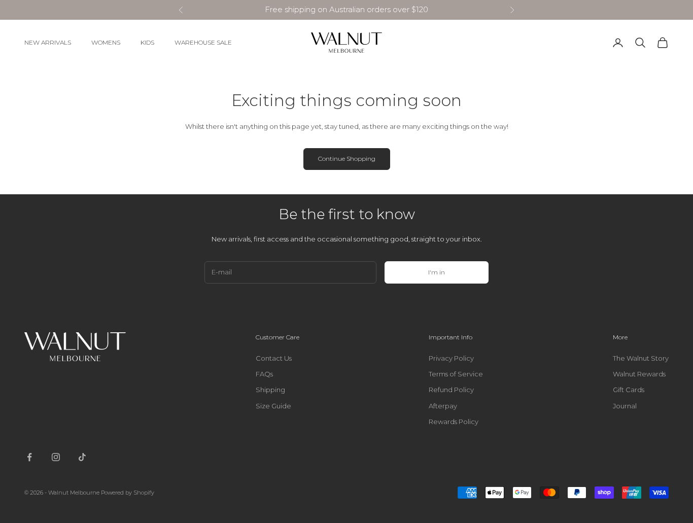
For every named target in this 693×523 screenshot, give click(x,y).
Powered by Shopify (127, 492)
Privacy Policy (451, 358)
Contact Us (274, 358)
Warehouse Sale (203, 42)
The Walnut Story (641, 358)
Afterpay (443, 406)
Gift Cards (628, 390)
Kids (147, 42)
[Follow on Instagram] (56, 457)
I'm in (436, 272)
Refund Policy (451, 390)
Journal (625, 406)
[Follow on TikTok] (82, 457)
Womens (105, 42)
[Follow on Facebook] (29, 457)
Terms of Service (456, 374)
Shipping (270, 390)
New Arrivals (47, 42)
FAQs (264, 374)
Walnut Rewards (639, 374)
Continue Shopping (346, 158)
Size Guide (273, 406)
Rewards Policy (453, 421)
